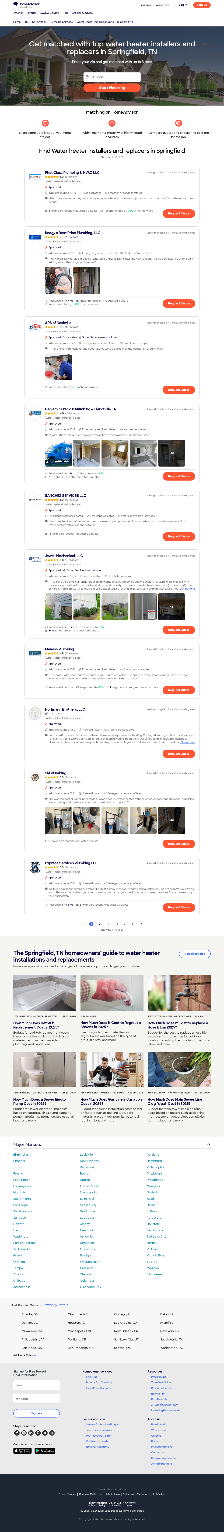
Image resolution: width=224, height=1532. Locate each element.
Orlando (19, 1262)
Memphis (153, 1186)
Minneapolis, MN (79, 1331)
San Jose (19, 1218)
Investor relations (161, 1446)
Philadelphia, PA (33, 1339)
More (65, 13)
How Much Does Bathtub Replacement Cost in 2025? (36, 1025)
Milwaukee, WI (32, 1331)
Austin (151, 1199)
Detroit (85, 1180)
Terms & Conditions (133, 1511)
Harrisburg (154, 1161)
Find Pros (91, 1376)
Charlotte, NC (78, 1314)
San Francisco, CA (81, 1348)
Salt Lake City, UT (126, 1339)
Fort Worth (155, 1218)
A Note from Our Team (164, 1404)
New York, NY (169, 1331)
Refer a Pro (158, 1393)
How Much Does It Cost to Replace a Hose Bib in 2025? (178, 1025)
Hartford (19, 1230)
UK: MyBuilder (158, 1494)
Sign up (36, 1413)
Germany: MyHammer (90, 1494)
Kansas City (88, 1205)
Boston (85, 1173)
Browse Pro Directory (99, 1382)
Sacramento (22, 1199)
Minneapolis (88, 1192)
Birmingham (22, 1154)
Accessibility (129, 1504)
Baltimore (87, 1167)
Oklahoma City (90, 1287)
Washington (21, 1236)
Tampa (18, 1268)
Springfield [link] (39, 21)
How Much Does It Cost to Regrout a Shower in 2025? (110, 1025)
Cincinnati (87, 1268)
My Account (158, 1376)
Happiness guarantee (164, 1458)
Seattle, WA (122, 1348)
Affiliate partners (161, 1463)
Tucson (18, 1167)
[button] (58, 280)
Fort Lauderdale (25, 1243)
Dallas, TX (167, 1314)
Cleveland (87, 1274)
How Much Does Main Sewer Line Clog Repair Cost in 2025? (175, 1101)
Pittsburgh (154, 1173)
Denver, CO (30, 1323)
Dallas (151, 1205)
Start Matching (112, 87)
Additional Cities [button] (23, 1355)
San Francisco (23, 1211)
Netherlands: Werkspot (135, 1494)
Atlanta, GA (30, 1314)
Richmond (154, 1249)
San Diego (20, 1205)
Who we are (158, 1430)
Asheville (86, 1236)
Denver (18, 1224)
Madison (153, 1268)
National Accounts (97, 1446)
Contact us (158, 1452)
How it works (159, 1424)
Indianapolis (21, 1287)
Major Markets (27, 1144)
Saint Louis (87, 1211)
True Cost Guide (161, 1382)
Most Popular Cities (24, 1305)
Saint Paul (87, 1199)
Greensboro (88, 1249)
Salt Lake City (156, 1236)
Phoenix (19, 1161)
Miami (17, 1255)
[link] (112, 177)
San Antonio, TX (171, 1339)
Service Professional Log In (102, 1424)
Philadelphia (155, 1167)
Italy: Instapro (113, 1494)
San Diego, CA (32, 1348)
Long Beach (21, 1180)
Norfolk (152, 1243)
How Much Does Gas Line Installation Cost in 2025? (111, 1101)
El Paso (152, 1211)
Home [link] (17, 21)
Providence (155, 1180)
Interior (18, 13)
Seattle (152, 1262)
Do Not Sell (115, 1504)
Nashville (153, 1192)
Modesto (19, 1192)
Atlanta (18, 1274)
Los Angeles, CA (125, 1323)
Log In (183, 5)
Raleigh (85, 1255)
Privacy (92, 1504)
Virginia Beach (157, 1255)
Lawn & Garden (49, 13)
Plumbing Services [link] (61, 21)
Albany (85, 1224)
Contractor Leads (97, 1441)
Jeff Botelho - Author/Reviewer (35, 1016)
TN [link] (26, 21)
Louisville (86, 1154)
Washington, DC (171, 1348)
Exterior (31, 13)
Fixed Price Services (98, 1388)
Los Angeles (22, 1186)
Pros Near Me (159, 1399)
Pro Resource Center (99, 1435)
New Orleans (89, 1161)
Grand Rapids (89, 1186)
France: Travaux (67, 1494)
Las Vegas (87, 1218)
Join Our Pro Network (99, 1430)
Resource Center (161, 1388)
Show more (188, 588)
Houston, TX (76, 1323)
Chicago (19, 1281)
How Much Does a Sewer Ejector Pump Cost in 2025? (40, 1101)
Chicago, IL (122, 1314)
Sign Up (202, 5)
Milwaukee (154, 1274)
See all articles (195, 954)
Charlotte (87, 1243)
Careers (156, 1435)
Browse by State (54, 1305)
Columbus (87, 1281)
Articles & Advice (82, 13)
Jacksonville (21, 1249)
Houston (153, 1224)
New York (87, 1230)
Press (154, 1441)
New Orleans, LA (126, 1331)
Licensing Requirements (165, 1410)
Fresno (18, 1173)
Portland (153, 1154)
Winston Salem (90, 1262)
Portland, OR (77, 1339)
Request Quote (179, 213)
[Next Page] (141, 924)
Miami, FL (167, 1323)
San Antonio (155, 1230)
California (102, 1504)
